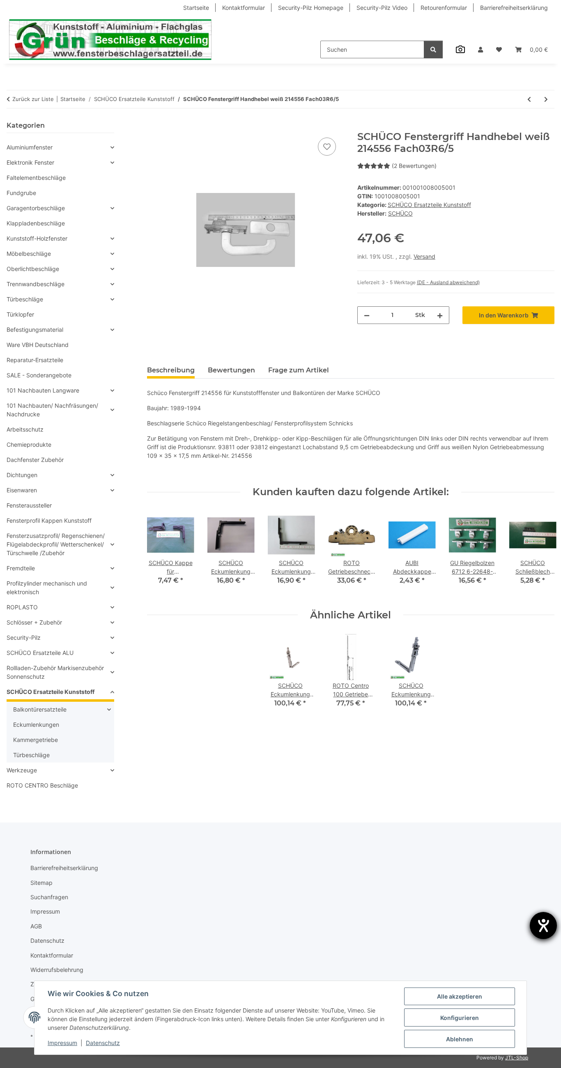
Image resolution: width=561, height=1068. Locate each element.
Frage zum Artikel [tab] (298, 370)
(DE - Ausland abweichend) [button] (448, 282)
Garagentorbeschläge (36, 207)
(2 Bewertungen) (414, 165)
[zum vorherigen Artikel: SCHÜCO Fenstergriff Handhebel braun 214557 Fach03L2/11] (529, 99)
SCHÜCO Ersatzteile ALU (40, 652)
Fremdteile (21, 568)
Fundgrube (21, 192)
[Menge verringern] (367, 315)
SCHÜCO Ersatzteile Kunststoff (429, 204)
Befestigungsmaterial (35, 329)
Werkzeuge (22, 770)
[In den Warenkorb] (153, 126)
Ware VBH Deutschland (38, 344)
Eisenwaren (22, 490)
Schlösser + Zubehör (34, 622)
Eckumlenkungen (36, 724)
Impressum (62, 1042)
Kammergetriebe (35, 739)
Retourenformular (444, 7)
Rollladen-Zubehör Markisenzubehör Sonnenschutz (55, 672)
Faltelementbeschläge (36, 177)
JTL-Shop (516, 1057)
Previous (160, 554)
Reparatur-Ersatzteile (35, 359)
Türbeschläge (25, 299)
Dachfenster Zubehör (35, 459)
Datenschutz (103, 1042)
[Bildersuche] (460, 49)
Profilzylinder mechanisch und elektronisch (47, 587)
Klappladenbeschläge (36, 223)
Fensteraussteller (29, 505)
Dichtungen (22, 474)
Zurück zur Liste (33, 99)
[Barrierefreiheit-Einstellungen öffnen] (543, 925)
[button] (480, 49)
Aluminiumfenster (30, 147)
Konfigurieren (459, 1017)
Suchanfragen (49, 896)
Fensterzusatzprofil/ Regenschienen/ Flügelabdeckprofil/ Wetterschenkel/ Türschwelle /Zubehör (56, 544)
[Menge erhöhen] (440, 315)
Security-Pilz (24, 637)
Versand (424, 256)
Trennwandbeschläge (35, 283)
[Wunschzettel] (499, 49)
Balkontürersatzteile (40, 709)
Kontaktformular (243, 7)
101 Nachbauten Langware (43, 390)
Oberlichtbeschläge (33, 268)
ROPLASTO (22, 607)
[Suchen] (433, 49)
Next (541, 554)
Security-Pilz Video (381, 7)
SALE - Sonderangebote (39, 375)
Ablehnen (459, 1039)
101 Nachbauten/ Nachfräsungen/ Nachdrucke (52, 410)
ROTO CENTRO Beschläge (42, 785)
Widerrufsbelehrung (56, 969)
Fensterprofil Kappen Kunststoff (49, 520)
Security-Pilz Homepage (310, 7)
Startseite (196, 7)
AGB (36, 926)
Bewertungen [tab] (231, 370)
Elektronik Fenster (30, 162)
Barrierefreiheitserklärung (514, 7)
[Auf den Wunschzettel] (327, 147)
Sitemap (41, 882)
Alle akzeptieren (459, 996)
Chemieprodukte (29, 444)
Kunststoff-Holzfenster (37, 238)
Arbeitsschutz (25, 429)
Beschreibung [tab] (171, 370)
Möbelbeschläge (29, 253)
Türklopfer (20, 314)
